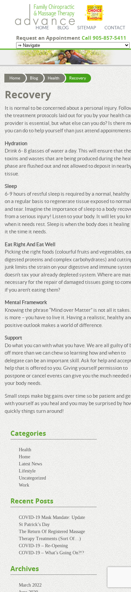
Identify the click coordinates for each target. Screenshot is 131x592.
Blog (63, 28)
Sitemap (86, 28)
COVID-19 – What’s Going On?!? (51, 552)
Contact (114, 28)
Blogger (126, 24)
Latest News (30, 463)
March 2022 (30, 585)
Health (53, 78)
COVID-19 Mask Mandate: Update (52, 517)
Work (24, 485)
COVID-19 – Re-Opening (43, 545)
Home (42, 28)
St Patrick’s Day (34, 524)
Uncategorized (32, 478)
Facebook (126, 13)
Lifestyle (27, 470)
